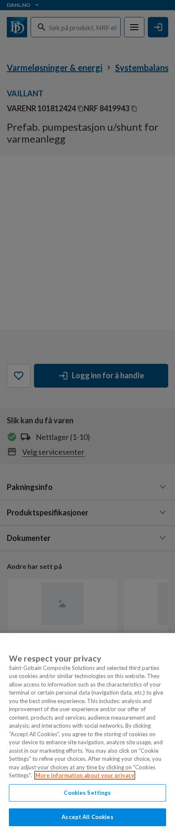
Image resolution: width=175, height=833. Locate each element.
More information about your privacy (84, 775)
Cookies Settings (87, 792)
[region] (87, 733)
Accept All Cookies (87, 816)
